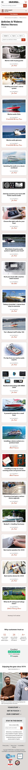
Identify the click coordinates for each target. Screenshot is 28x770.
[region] (14, 689)
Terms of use (13, 745)
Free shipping (14, 14)
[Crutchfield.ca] (14, 2)
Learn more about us (13, 669)
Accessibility (21, 745)
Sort (20, 35)
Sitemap (14, 747)
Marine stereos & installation (11, 17)
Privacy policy (6, 745)
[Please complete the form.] (23, 39)
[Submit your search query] (25, 5)
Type (13, 35)
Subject (6, 35)
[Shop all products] (2, 2)
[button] (26, 689)
